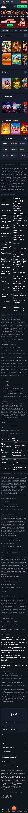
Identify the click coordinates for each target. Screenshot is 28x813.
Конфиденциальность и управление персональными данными (12, 756)
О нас (3, 734)
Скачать (24, 2)
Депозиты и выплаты (8, 747)
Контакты (4, 739)
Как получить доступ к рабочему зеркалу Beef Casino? (13, 638)
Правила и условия (7, 751)
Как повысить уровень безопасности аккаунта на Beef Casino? (13, 657)
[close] (1, 2)
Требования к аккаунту (8, 761)
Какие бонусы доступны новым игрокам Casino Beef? (14, 644)
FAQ (3, 743)
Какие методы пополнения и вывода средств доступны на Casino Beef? (13, 650)
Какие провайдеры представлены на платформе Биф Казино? (14, 665)
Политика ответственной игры (10, 766)
